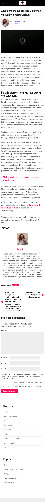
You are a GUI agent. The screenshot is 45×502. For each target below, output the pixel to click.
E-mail (4, 363)
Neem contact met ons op (13, 469)
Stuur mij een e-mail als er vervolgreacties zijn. (22, 382)
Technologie (8, 434)
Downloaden (8, 425)
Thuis (6, 412)
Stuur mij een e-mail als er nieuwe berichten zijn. (23, 386)
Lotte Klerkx (14, 24)
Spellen (6, 421)
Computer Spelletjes (11, 439)
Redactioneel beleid (11, 478)
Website (4, 369)
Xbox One (15, 285)
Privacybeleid (9, 483)
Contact (6, 448)
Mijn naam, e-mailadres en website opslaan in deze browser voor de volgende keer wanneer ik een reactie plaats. (22, 377)
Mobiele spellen (10, 443)
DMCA (6, 474)
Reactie (4, 330)
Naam (4, 357)
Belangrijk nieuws (10, 416)
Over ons (7, 465)
